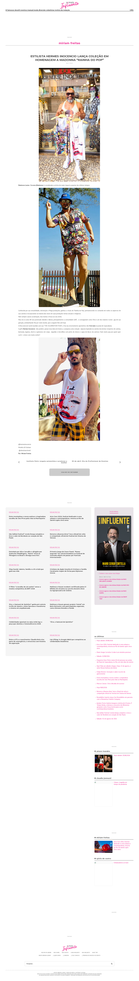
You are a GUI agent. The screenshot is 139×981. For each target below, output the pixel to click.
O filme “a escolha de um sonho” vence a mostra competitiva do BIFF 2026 (25, 588)
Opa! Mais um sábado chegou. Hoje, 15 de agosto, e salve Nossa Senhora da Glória (114, 667)
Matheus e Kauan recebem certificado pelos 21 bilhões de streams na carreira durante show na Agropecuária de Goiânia (68, 588)
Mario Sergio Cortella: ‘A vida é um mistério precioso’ (114, 652)
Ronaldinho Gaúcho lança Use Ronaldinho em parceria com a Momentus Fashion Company (114, 698)
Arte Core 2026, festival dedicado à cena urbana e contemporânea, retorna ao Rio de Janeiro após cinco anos (67, 518)
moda (36, 10)
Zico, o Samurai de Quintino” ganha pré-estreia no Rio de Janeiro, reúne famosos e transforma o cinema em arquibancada (27, 606)
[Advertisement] (69, 25)
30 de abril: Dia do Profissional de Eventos (90, 461)
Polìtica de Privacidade (94, 975)
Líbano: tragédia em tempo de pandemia (120, 783)
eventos (23, 10)
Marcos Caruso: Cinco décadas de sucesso (110, 683)
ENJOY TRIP (95, 952)
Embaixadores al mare (121, 863)
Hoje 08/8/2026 (102, 687)
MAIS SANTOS (65, 952)
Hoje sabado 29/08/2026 (105, 640)
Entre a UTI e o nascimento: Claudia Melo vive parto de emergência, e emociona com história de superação (27, 641)
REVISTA (57, 10)
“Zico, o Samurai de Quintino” (61, 622)
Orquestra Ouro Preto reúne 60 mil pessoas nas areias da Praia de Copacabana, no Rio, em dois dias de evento (115, 661)
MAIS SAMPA (57, 952)
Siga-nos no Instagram (69, 472)
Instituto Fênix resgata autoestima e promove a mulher (47, 461)
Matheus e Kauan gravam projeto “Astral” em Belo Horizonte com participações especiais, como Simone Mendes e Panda (67, 606)
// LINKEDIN (66, 955)
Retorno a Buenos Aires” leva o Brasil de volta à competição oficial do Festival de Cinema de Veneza (68, 536)
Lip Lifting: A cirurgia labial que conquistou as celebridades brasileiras (68, 640)
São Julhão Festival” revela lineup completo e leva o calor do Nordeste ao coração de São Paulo (26, 536)
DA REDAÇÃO (65, 10)
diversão (42, 10)
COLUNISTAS (50, 10)
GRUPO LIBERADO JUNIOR (45, 955)
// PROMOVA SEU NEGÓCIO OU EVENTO (91, 955)
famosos (10, 10)
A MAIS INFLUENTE (75, 952)
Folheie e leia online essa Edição (109, 573)
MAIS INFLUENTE (86, 952)
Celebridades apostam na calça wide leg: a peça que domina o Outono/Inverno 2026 (25, 623)
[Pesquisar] (132, 10)
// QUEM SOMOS (57, 955)
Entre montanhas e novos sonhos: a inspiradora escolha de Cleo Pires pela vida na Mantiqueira (27, 517)
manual (30, 10)
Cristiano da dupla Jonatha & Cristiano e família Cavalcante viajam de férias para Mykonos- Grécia (68, 571)
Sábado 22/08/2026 (103, 656)
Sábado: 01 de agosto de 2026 (107, 719)
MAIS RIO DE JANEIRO (46, 952)
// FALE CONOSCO (75, 955)
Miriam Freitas (55, 512)
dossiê (17, 10)
